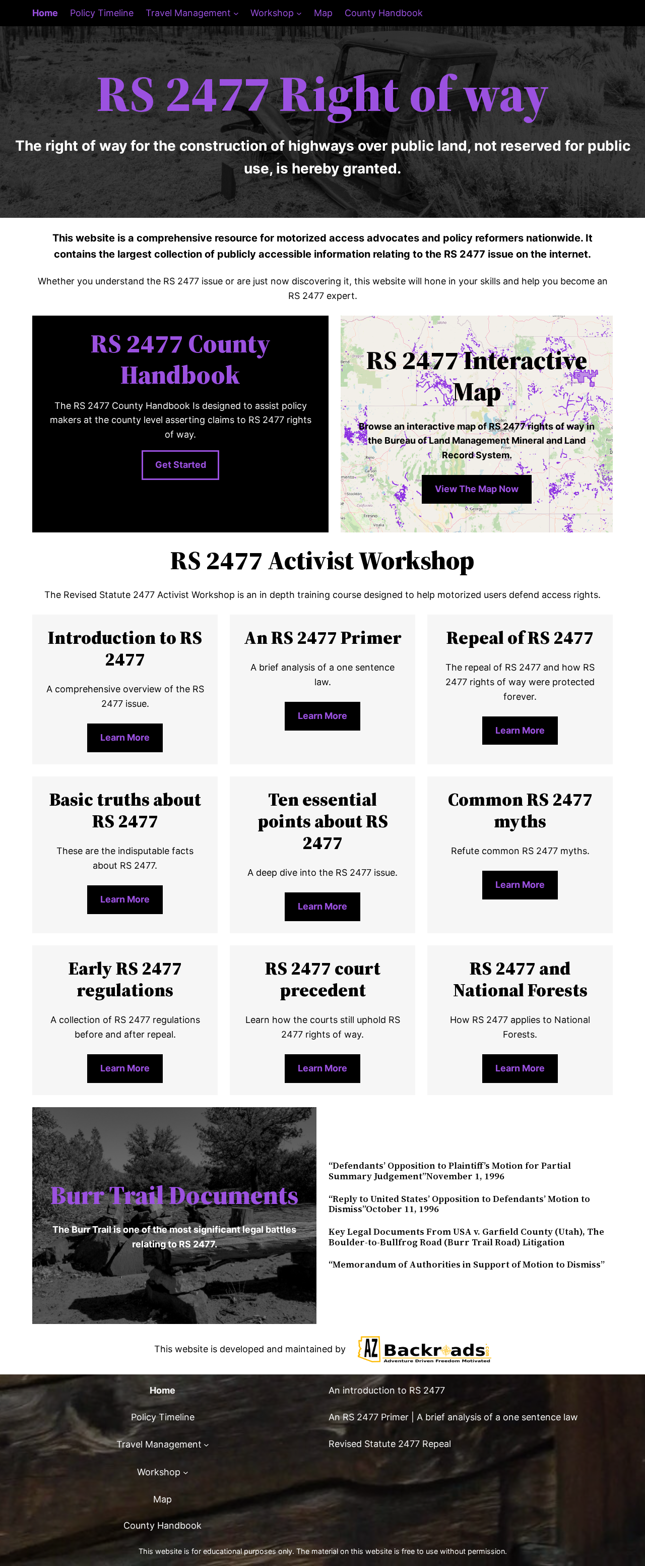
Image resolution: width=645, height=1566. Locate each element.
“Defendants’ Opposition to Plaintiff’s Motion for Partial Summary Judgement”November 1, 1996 (450, 1171)
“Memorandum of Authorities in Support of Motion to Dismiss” (467, 1264)
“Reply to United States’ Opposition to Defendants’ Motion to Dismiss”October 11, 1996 (459, 1204)
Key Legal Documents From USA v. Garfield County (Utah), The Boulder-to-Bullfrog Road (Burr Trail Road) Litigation (466, 1237)
